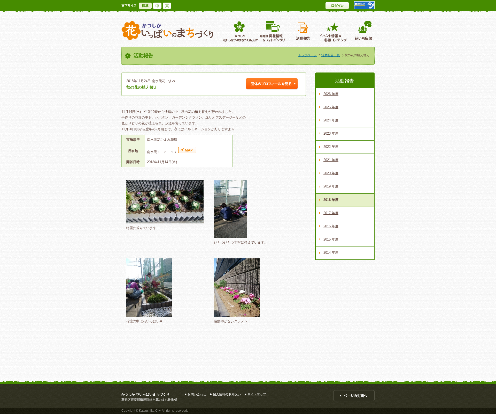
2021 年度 (330, 160)
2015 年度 (330, 239)
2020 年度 (330, 173)
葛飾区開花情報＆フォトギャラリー (274, 31)
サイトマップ (256, 394)
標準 (145, 6)
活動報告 (303, 31)
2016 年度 (330, 226)
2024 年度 (330, 120)
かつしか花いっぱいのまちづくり (167, 31)
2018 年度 (330, 200)
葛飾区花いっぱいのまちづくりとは (240, 31)
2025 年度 (330, 107)
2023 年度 (330, 133)
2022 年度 (330, 147)
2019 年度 (330, 186)
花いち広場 (361, 31)
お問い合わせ (197, 394)
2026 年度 (330, 94)
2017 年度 (330, 213)
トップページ (307, 55)
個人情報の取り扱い (227, 394)
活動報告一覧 (330, 55)
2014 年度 (330, 253)
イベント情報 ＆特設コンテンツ (333, 31)
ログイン (337, 5)
